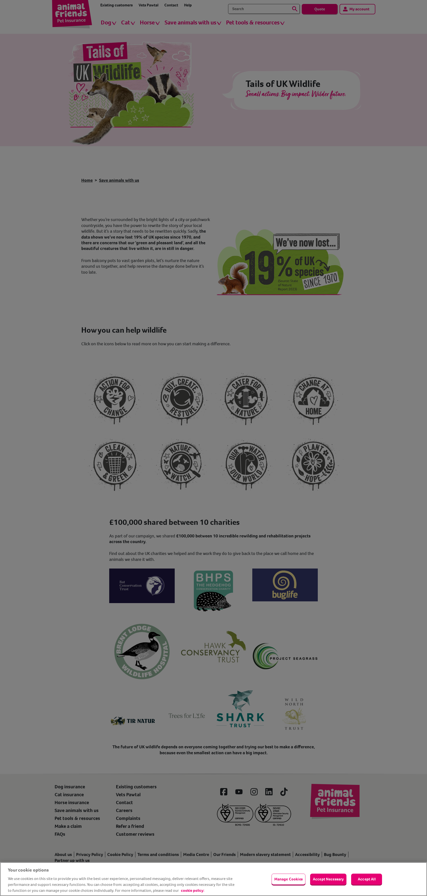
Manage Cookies (288, 879)
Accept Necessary (328, 879)
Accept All (367, 879)
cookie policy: (192, 890)
